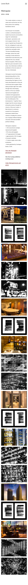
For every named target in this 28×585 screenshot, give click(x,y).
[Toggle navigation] (26, 4)
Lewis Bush (5, 4)
